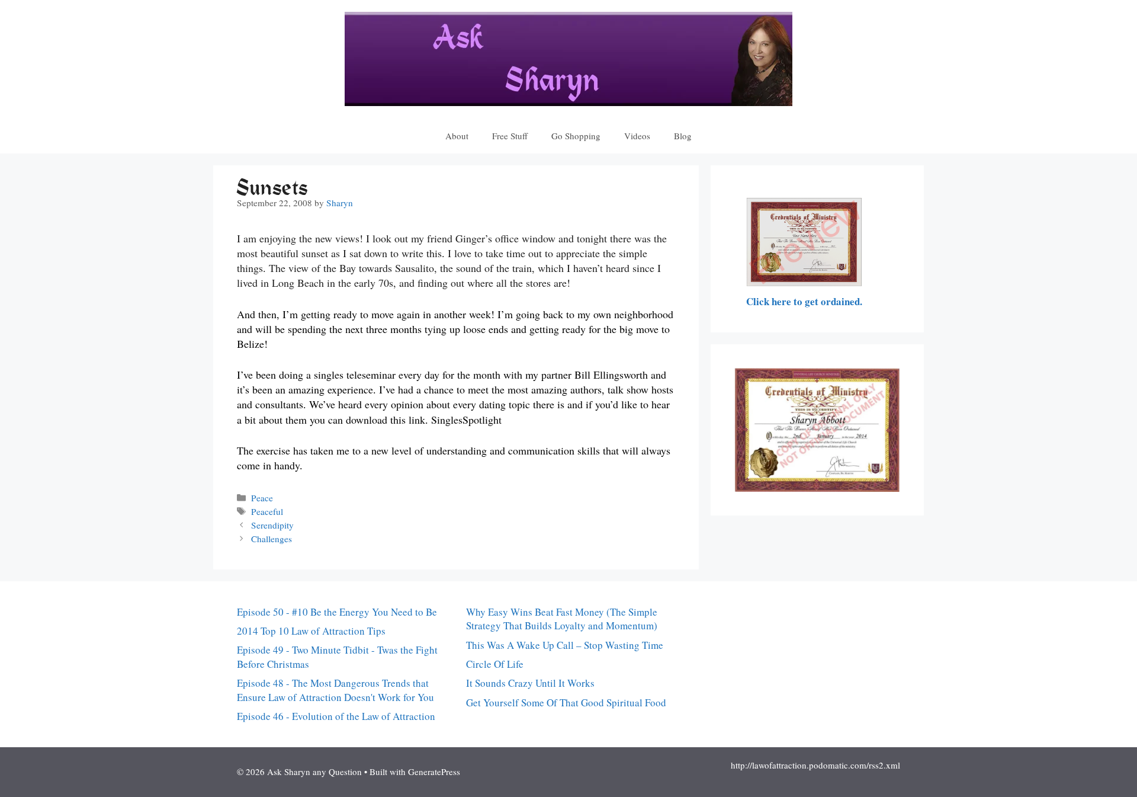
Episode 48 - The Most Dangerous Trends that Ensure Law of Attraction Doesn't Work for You (335, 690)
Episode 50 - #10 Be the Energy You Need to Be (337, 612)
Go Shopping (575, 136)
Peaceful (267, 511)
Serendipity (272, 525)
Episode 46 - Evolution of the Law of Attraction (336, 716)
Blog (683, 136)
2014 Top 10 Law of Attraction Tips (311, 631)
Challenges (271, 539)
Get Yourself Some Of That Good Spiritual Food (566, 702)
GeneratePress (434, 771)
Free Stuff (510, 136)
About (456, 136)
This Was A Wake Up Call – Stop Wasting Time (564, 645)
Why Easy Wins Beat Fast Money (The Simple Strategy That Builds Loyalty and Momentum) (561, 619)
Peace (262, 498)
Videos (637, 136)
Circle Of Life (494, 664)
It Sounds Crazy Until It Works (530, 683)
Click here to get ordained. (804, 301)
